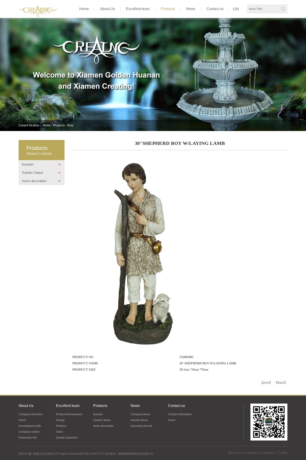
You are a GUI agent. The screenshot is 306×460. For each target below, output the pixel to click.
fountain (27, 164)
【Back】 (280, 382)
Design (60, 420)
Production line (28, 437)
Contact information (180, 414)
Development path (30, 426)
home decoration (34, 181)
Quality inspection (67, 437)
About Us (107, 9)
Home (84, 9)
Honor (22, 420)
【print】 (266, 382)
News (190, 9)
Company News (140, 414)
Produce (61, 426)
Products (168, 9)
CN (236, 9)
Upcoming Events (141, 426)
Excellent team (138, 9)
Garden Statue (32, 172)
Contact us (215, 9)
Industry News (139, 420)
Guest (171, 420)
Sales (59, 431)
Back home (236, 452)
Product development (69, 414)
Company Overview (31, 414)
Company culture (29, 431)
